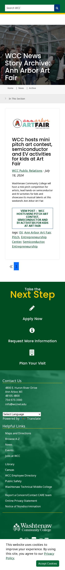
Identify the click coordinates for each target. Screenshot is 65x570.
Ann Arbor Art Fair (37, 232)
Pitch (15, 237)
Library (9, 464)
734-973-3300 (13, 400)
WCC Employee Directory (20, 475)
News (21, 88)
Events (9, 450)
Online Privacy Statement (21, 501)
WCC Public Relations (27, 171)
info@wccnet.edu (15, 404)
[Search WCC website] (57, 8)
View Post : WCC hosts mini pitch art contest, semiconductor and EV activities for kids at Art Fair (32, 218)
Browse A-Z (12, 439)
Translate (34, 418)
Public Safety (13, 481)
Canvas (9, 470)
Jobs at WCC (12, 456)
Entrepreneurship (25, 246)
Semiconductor (33, 242)
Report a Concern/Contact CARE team (28, 495)
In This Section (17, 98)
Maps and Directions (18, 433)
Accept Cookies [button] (47, 563)
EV (21, 232)
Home (10, 88)
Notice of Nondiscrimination (23, 506)
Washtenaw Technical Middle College (28, 487)
